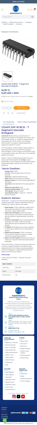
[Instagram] (14, 396)
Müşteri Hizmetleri (25, 348)
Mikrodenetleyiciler (11, 345)
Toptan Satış (9, 362)
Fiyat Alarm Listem (11, 384)
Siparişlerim (9, 377)
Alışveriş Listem (10, 382)
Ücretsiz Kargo (24, 357)
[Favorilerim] (31, 10)
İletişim (22, 376)
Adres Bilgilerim (10, 374)
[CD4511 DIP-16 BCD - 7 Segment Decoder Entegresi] (18, 52)
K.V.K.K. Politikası (25, 381)
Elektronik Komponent (11, 352)
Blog (7, 364)
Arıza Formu (23, 343)
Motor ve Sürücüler (11, 347)
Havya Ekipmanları (11, 350)
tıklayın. (31, 96)
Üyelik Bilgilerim (10, 372)
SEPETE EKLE (21, 108)
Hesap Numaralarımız (26, 378)
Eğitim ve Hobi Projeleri (12, 238)
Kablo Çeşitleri (9, 357)
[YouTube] (23, 396)
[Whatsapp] (5, 420)
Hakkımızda (23, 373)
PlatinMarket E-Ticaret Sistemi (13, 423)
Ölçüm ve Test (9, 355)
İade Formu (23, 346)
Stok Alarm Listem (10, 379)
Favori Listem (9, 387)
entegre (23, 160)
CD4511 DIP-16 (5, 136)
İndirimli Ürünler (10, 360)
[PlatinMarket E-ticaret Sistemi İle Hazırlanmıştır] (16, 413)
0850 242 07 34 (13, 328)
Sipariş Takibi (24, 341)
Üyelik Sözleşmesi (25, 355)
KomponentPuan (10, 389)
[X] (18, 396)
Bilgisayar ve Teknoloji (12, 342)
